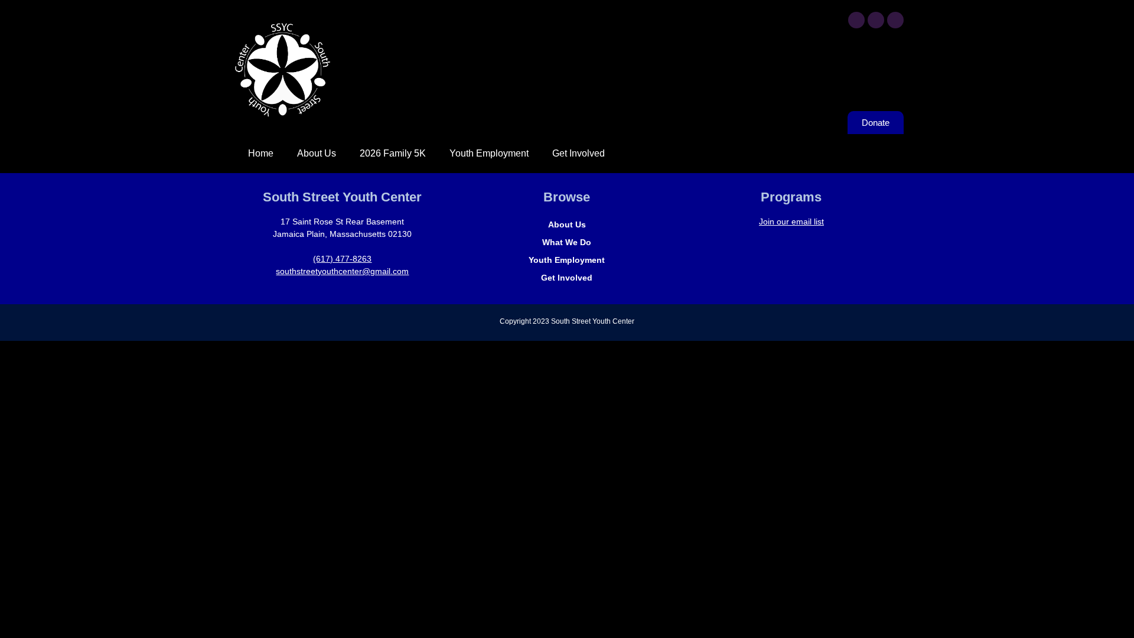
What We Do (566, 242)
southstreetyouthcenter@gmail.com (342, 271)
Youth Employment (489, 153)
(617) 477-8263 (342, 258)
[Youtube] (876, 20)
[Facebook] (856, 20)
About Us (316, 153)
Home (260, 153)
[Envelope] (895, 20)
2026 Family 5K (393, 153)
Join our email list (791, 221)
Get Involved (578, 153)
